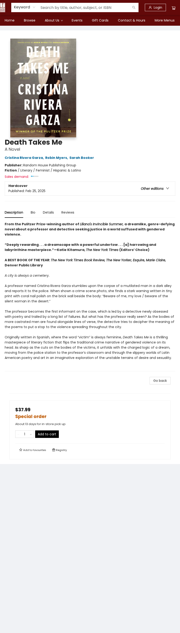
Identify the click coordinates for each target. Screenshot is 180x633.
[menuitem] (9, 20)
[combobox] (24, 7)
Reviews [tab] (67, 212)
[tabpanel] (90, 296)
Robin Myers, (57, 157)
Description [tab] (14, 212)
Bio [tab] (33, 212)
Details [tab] (48, 212)
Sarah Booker (81, 157)
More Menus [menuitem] (165, 20)
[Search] (134, 7)
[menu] (90, 20)
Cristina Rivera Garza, (25, 157)
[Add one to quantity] (31, 434)
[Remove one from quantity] (18, 434)
